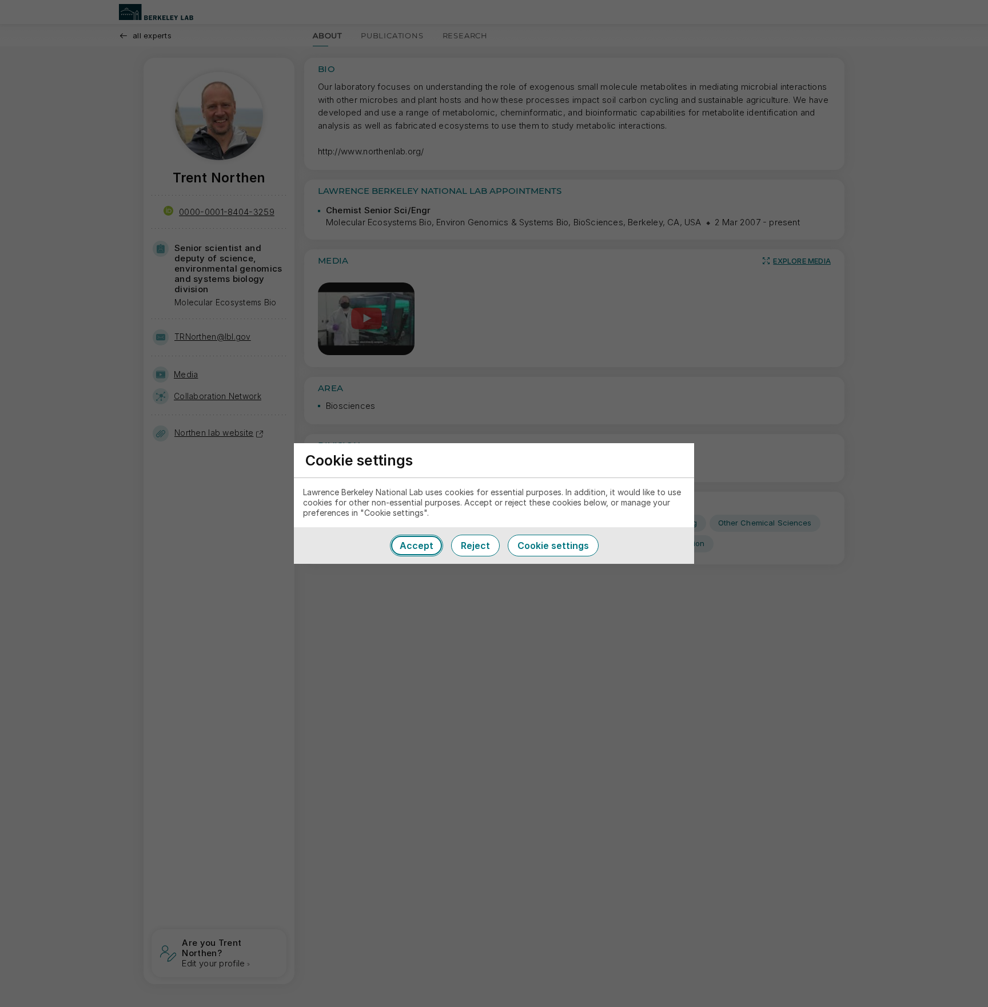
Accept (416, 545)
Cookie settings (553, 545)
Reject (475, 545)
